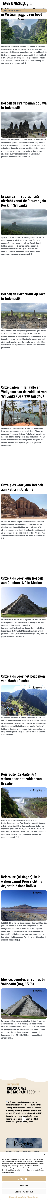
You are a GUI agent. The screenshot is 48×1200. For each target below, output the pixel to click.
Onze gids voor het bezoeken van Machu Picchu (23, 678)
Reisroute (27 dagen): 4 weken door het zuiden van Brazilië (21, 779)
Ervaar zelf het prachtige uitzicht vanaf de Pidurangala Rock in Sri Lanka (23, 201)
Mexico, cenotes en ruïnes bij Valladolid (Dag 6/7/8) (23, 981)
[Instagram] (19, 19)
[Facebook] (19, 16)
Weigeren (24, 1185)
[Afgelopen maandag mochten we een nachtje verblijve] (24, 1119)
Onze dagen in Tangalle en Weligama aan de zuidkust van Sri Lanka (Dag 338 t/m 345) (24, 392)
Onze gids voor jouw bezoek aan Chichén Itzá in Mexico (22, 580)
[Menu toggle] (40, 18)
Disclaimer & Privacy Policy (17, 1197)
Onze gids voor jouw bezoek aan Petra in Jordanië (22, 487)
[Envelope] (22, 19)
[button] (44, 1155)
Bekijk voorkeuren (24, 1191)
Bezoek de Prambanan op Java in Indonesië (24, 105)
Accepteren (24, 1178)
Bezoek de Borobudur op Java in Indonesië (23, 296)
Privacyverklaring (32, 1197)
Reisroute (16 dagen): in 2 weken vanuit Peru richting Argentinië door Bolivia (21, 881)
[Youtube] (22, 16)
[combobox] (24, 10)
